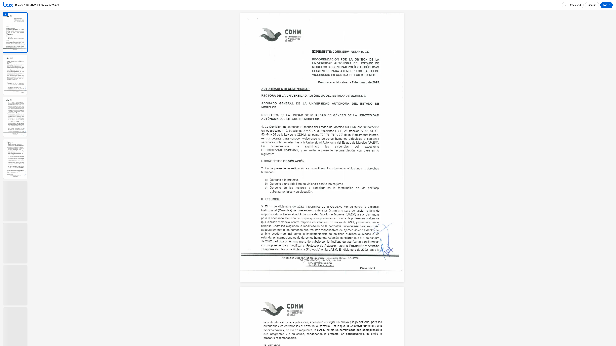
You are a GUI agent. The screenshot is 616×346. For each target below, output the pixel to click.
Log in (606, 5)
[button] (15, 32)
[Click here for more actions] (557, 5)
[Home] (8, 5)
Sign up (592, 5)
